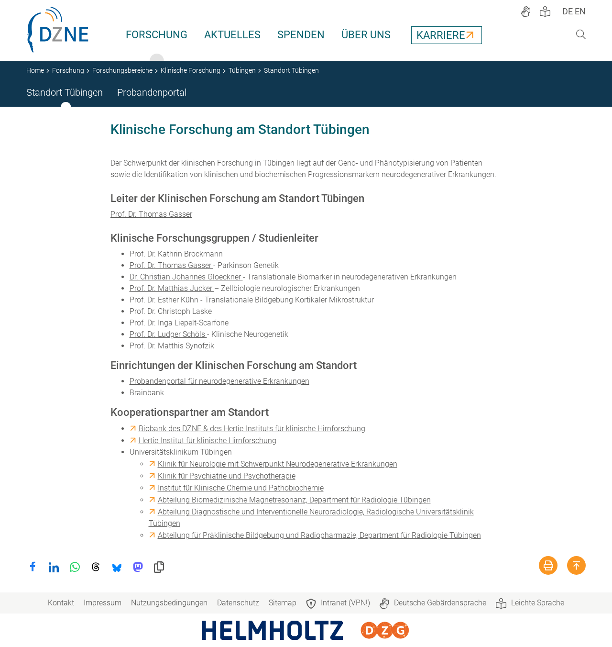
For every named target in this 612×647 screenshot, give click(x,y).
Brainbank (147, 392)
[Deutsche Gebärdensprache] (525, 11)
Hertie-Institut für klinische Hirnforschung (207, 440)
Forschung (156, 35)
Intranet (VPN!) (345, 602)
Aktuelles (232, 35)
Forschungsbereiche (122, 70)
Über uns (366, 35)
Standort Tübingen (64, 92)
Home (35, 70)
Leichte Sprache (537, 602)
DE (567, 11)
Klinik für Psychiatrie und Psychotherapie (226, 475)
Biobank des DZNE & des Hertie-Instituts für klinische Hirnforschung (252, 428)
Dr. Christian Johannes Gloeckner (186, 276)
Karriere (440, 35)
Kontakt (61, 602)
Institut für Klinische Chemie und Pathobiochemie (241, 487)
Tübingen (242, 70)
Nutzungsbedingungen (169, 602)
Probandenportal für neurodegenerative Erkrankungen (219, 381)
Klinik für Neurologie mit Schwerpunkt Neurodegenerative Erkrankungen (277, 464)
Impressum (102, 602)
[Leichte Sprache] (545, 11)
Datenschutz (238, 602)
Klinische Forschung (190, 70)
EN (580, 11)
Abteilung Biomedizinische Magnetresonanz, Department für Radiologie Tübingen (294, 499)
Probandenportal (151, 92)
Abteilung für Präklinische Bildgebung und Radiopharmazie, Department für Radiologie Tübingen (319, 535)
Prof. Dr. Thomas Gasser (151, 214)
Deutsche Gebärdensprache (440, 602)
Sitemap (282, 602)
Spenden (301, 35)
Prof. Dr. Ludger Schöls (168, 334)
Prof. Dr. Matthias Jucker (172, 288)
